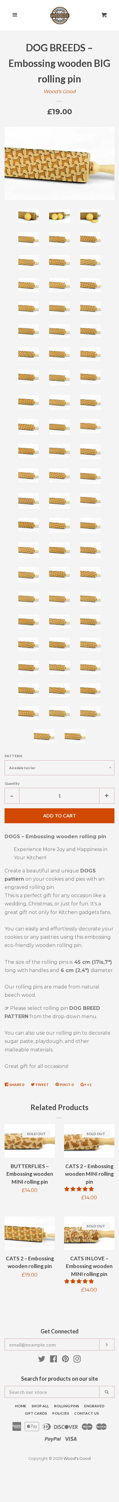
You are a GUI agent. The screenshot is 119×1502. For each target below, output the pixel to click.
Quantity (12, 783)
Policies (60, 1413)
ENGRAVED (94, 1406)
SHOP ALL (40, 1406)
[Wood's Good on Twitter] (41, 1360)
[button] (79, 1189)
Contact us (86, 1413)
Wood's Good (59, 91)
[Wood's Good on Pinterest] (65, 1360)
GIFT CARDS (36, 1413)
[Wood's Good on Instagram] (77, 1360)
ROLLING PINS (66, 1406)
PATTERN (13, 756)
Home (20, 1406)
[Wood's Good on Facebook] (53, 1360)
